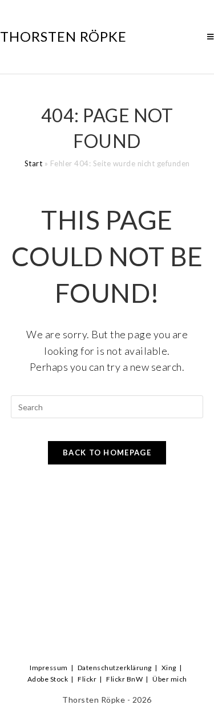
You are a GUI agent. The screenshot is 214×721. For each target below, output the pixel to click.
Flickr (87, 679)
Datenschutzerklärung (115, 667)
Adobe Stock (47, 679)
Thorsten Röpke (63, 36)
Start (34, 163)
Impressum (49, 667)
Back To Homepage (107, 452)
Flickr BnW (124, 679)
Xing (168, 667)
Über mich (169, 679)
